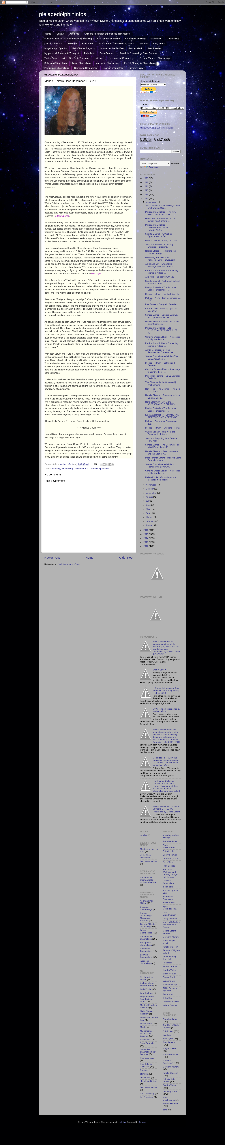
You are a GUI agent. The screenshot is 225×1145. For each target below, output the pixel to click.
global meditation (148, 1081)
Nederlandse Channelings (122, 58)
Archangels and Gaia (135, 38)
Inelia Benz (168, 887)
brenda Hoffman (170, 1104)
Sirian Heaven (169, 974)
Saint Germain (107, 53)
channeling (67, 469)
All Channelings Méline (108, 38)
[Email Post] (95, 464)
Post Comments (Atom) (69, 564)
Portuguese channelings (146, 943)
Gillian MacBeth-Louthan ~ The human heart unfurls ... (160, 219)
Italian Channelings (81, 63)
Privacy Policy (136, 68)
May (148, 509)
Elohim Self (87, 43)
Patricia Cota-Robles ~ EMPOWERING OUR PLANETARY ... (156, 227)
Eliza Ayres (168, 1039)
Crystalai (167, 1035)
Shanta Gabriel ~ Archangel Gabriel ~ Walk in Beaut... (162, 282)
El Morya (72, 43)
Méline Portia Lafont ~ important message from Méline (160, 478)
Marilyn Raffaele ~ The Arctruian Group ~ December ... (160, 288)
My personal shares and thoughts (146, 1033)
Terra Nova (168, 994)
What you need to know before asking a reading (68, 38)
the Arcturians (146, 1097)
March (149, 517)
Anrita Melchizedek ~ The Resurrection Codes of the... (160, 351)
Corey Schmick (170, 855)
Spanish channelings (113, 68)
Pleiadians (89, 53)
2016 (146, 530)
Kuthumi (144, 43)
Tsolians (144, 1070)
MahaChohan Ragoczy (83, 48)
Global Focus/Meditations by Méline (116, 43)
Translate (153, 167)
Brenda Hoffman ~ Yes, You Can (161, 240)
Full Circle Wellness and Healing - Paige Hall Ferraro (170, 873)
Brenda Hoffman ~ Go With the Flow (162, 294)
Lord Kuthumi (146, 993)
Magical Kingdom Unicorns (148, 1006)
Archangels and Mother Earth (147, 984)
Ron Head (167, 963)
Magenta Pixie (169, 1048)
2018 (146, 194)
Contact (60, 33)
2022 (146, 182)
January (150, 525)
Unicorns (98, 58)
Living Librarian (170, 918)
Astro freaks (168, 851)
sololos (122, 1122)
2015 (146, 534)
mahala (94, 469)
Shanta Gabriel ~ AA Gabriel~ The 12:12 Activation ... (161, 357)
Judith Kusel (168, 903)
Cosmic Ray (173, 38)
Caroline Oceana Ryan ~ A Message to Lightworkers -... (162, 338)
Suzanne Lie (169, 981)
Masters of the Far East (112, 48)
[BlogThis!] (104, 464)
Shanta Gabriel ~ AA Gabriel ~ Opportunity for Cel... (159, 235)
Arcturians (156, 38)
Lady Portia (159, 43)
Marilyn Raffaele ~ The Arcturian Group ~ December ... (160, 409)
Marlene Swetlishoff (168, 1062)
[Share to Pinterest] (112, 464)
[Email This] (101, 464)
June (148, 505)
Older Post (126, 557)
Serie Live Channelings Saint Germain (138, 53)
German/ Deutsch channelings (148, 925)
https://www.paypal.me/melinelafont (157, 128)
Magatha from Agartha (55, 48)
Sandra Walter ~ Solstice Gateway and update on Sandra (161, 316)
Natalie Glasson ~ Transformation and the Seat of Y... (161, 452)
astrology (56, 469)
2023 (146, 178)
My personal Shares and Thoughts (61, 53)
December (151, 202)
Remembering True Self (169, 957)
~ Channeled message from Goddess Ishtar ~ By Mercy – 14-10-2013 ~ (166, 690)
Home (48, 33)
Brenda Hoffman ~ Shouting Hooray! (162, 428)
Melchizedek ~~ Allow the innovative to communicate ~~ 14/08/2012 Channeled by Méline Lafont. (165, 761)
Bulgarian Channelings (55, 63)
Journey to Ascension (168, 897)
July (148, 501)
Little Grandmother (169, 913)
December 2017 (82, 469)
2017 (146, 198)
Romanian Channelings (86, 68)
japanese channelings (146, 962)
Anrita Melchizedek (169, 846)
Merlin (143, 1027)
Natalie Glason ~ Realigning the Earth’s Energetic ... (160, 252)
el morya (144, 1074)
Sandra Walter (169, 970)
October (150, 489)
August (149, 497)
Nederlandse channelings (146, 937)
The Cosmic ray (147, 1058)
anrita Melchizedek (169, 1098)
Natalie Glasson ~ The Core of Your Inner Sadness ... (162, 322)
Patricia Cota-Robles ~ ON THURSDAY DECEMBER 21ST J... (161, 330)
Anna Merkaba (170, 841)
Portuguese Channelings (56, 68)
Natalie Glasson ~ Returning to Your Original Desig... (162, 396)
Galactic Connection (168, 882)
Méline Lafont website (169, 932)
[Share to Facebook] (109, 464)
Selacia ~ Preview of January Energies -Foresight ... (159, 245)
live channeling (147, 1093)
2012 (146, 546)
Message (96, 273)
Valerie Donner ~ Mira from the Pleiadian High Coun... (160, 433)
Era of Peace (169, 862)
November (151, 485)
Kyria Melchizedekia (169, 907)
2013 (146, 542)
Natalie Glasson (170, 947)
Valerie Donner (170, 1005)
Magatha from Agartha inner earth (147, 999)
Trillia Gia (167, 998)
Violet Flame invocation (146, 856)
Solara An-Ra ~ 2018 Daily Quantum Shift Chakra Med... (162, 206)
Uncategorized (170, 1091)
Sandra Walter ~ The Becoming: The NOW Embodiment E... (163, 446)
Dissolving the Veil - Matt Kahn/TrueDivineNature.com (160, 258)
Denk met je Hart (171, 858)
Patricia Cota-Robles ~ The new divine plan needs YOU (160, 213)
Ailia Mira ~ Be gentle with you (159, 277)
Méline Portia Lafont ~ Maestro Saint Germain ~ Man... (163, 459)
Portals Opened (61, 216)
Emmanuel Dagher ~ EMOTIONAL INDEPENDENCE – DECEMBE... (162, 416)
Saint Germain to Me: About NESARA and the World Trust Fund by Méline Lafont (166, 809)
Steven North (169, 977)
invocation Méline (148, 861)
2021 (146, 186)
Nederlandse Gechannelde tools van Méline (148, 880)
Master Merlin (136, 48)
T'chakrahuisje (170, 984)
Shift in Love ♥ (159, 670)
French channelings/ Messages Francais (146, 917)
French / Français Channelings (139, 63)
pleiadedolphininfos (62, 14)
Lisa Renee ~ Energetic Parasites (161, 304)
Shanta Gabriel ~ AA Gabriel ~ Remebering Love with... (159, 465)
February (150, 521)
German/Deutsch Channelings (155, 58)
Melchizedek (154, 48)
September (151, 493)
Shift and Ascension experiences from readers (107, 33)
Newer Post (52, 557)
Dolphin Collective (53, 43)
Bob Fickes (168, 1031)
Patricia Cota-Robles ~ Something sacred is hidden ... (161, 271)
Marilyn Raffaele (170, 1054)
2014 (146, 538)
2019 (146, 190)
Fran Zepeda (169, 866)
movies (143, 835)
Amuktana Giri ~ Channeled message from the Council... (160, 265)
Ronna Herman (170, 966)
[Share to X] (107, 464)
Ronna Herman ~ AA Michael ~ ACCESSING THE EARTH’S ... (161, 403)
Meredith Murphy (171, 937)
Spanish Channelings (146, 956)
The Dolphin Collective (146, 1065)
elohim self (145, 1077)
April (148, 513)
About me (74, 33)
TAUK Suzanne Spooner (170, 989)
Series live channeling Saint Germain (148, 1051)
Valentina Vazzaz (171, 1002)
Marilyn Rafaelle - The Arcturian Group (171, 924)
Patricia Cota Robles (169, 1080)
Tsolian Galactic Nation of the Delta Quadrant (66, 58)
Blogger (142, 1122)
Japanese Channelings (107, 63)
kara (165, 1110)
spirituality (104, 469)
